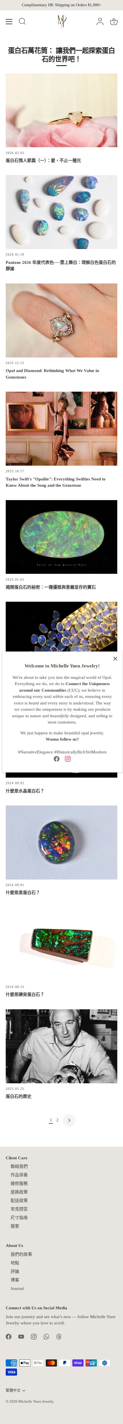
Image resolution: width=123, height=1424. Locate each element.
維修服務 (19, 1183)
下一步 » (69, 1120)
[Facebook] (56, 758)
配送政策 (19, 1200)
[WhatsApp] (46, 1336)
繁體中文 (13, 1390)
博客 (15, 1280)
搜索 (15, 1226)
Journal (17, 1288)
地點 (15, 1263)
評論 (15, 1271)
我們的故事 (21, 1254)
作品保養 (19, 1175)
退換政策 (19, 1192)
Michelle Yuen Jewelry (35, 1402)
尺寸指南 (19, 1217)
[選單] (9, 21)
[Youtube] (21, 1336)
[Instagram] (68, 758)
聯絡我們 (19, 1166)
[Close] (115, 658)
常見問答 (19, 1209)
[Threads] (59, 1336)
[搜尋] (22, 22)
